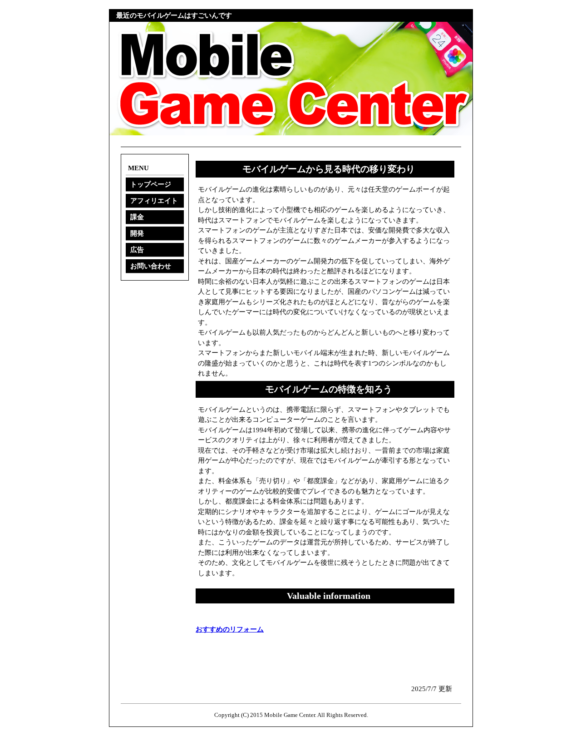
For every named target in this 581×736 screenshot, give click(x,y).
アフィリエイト (154, 200)
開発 (137, 233)
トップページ (150, 184)
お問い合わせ (150, 266)
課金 (137, 217)
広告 (137, 249)
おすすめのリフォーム (230, 629)
